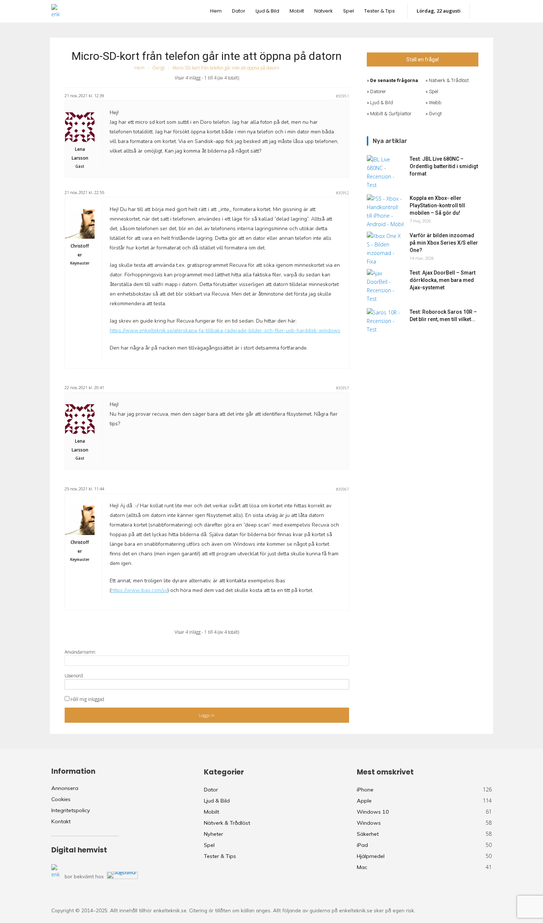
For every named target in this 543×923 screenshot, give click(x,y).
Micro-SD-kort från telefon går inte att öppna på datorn (207, 56)
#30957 (342, 388)
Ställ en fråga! (422, 59)
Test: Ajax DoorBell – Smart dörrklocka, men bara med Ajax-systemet (442, 280)
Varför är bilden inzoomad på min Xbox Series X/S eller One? (444, 242)
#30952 (342, 192)
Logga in (207, 715)
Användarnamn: (80, 652)
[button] (484, 11)
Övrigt (158, 68)
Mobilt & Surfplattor (390, 113)
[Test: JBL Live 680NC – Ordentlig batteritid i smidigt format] (385, 172)
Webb (435, 102)
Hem (139, 68)
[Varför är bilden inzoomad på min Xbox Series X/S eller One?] (385, 249)
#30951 (342, 96)
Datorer (378, 91)
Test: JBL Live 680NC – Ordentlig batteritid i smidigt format (444, 166)
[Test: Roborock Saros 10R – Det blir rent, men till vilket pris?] (385, 321)
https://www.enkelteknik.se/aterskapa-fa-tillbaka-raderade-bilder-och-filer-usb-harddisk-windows (225, 330)
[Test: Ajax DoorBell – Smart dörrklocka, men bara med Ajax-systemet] (385, 286)
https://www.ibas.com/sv (139, 590)
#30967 (342, 489)
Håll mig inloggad (87, 699)
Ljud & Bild (381, 102)
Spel (433, 91)
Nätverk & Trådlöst (449, 80)
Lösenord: (74, 675)
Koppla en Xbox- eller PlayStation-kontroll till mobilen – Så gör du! (437, 205)
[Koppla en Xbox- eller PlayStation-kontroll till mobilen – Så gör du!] (385, 211)
